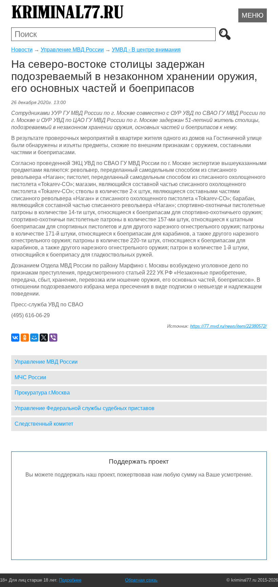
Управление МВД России (72, 50)
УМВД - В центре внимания (146, 50)
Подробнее (70, 580)
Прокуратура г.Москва (42, 393)
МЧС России (30, 377)
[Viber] (53, 337)
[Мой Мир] (34, 337)
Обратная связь (141, 580)
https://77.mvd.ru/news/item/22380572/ (228, 326)
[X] (44, 337)
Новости (22, 50)
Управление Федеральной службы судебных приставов (85, 408)
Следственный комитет (44, 424)
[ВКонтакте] (15, 337)
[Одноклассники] (25, 337)
